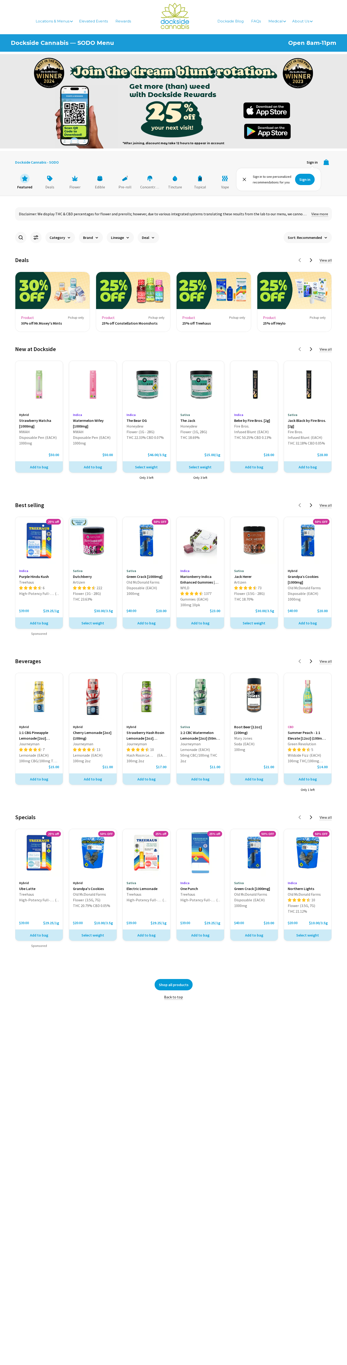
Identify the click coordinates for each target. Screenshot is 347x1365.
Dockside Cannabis (175, 16)
